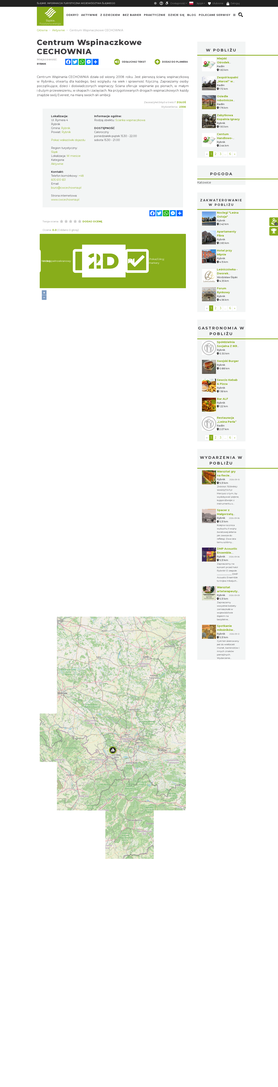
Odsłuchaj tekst (134, 61)
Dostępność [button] (177, 3)
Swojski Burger (228, 385)
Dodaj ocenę (92, 221)
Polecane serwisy (215, 14)
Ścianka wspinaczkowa (130, 120)
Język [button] (199, 3)
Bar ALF (222, 422)
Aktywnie (89, 14)
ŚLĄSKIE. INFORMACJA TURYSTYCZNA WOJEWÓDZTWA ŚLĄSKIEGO (76, 3)
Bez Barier (132, 14)
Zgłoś (181, 102)
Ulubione (217, 3)
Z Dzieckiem (110, 14)
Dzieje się (176, 14)
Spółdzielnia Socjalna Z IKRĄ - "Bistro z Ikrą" (228, 370)
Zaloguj (235, 3)
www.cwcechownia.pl (65, 199)
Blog (191, 14)
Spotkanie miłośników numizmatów (226, 653)
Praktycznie (154, 14)
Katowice (221, 194)
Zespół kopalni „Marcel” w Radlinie (227, 81)
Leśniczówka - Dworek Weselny (227, 297)
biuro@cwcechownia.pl (66, 187)
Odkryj (72, 14)
